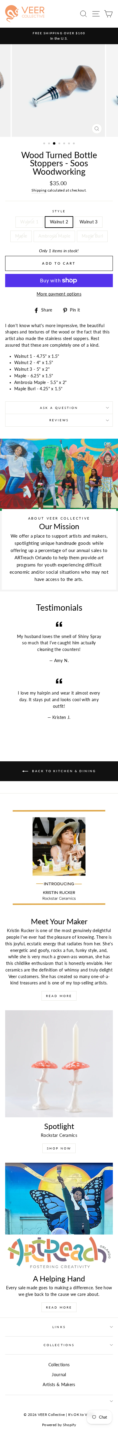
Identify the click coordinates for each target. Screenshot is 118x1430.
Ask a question (59, 408)
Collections (59, 1345)
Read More (59, 996)
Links (58, 1327)
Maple (21, 236)
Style (58, 211)
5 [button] (64, 144)
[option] (59, 36)
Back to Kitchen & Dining (63, 771)
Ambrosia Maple (54, 236)
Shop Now (59, 1148)
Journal (59, 1374)
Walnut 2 (59, 221)
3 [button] (54, 143)
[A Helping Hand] (59, 1216)
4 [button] (59, 144)
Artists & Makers (59, 1384)
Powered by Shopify (59, 1424)
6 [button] (69, 144)
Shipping (39, 190)
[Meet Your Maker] (59, 859)
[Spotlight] (59, 1063)
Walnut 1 (29, 221)
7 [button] (74, 144)
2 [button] (49, 144)
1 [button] (44, 144)
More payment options (59, 294)
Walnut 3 (89, 221)
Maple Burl (92, 236)
